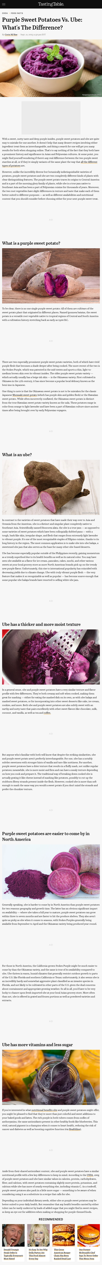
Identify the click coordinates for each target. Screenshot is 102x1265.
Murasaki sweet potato (24, 394)
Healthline (74, 1129)
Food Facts (17, 13)
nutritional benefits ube (44, 1110)
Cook (5, 13)
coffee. (47, 712)
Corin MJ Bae (11, 34)
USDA (90, 1175)
